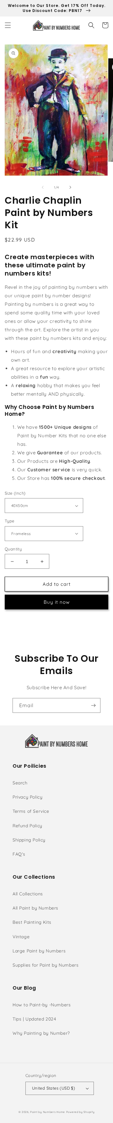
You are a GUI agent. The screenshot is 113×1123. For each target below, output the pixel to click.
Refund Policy (27, 826)
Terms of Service (31, 811)
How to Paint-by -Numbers (42, 1005)
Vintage (21, 937)
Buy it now (57, 602)
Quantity (13, 548)
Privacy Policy (27, 797)
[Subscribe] (93, 705)
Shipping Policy (29, 840)
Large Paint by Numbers (39, 951)
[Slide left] (43, 187)
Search (20, 783)
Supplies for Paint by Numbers (45, 965)
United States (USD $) (53, 1088)
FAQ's (19, 854)
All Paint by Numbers (35, 908)
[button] (8, 25)
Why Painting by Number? (41, 1033)
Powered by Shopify (80, 1112)
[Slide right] (70, 187)
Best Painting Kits (32, 922)
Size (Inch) (15, 493)
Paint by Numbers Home (47, 1112)
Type (9, 520)
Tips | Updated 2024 (34, 1019)
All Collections (28, 894)
